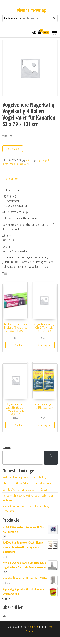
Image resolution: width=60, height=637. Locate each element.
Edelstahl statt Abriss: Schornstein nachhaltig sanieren (27, 483)
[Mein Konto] (34, 32)
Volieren (29, 160)
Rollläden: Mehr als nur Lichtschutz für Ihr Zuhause (25, 489)
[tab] (14, 179)
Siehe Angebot (12, 149)
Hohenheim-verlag (30, 10)
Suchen (6, 448)
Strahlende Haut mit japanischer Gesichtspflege (24, 477)
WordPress (33, 627)
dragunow (40, 160)
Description (12, 179)
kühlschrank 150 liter (21, 163)
